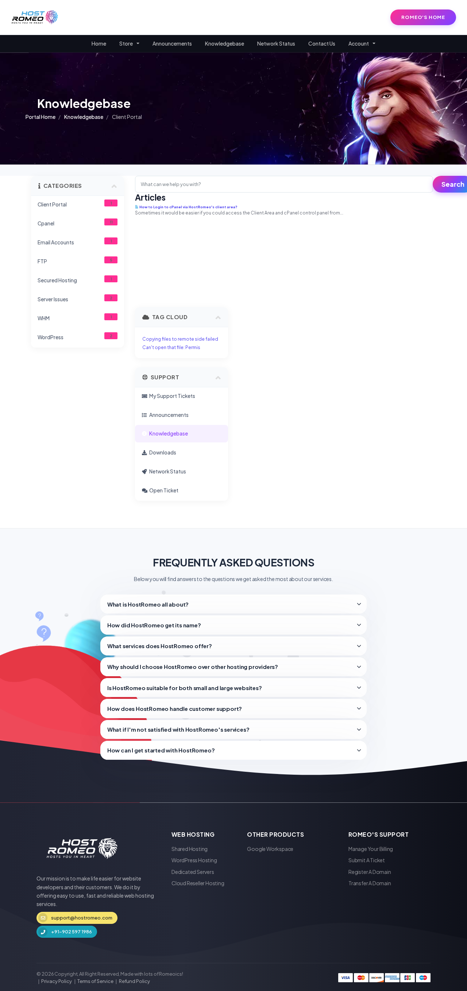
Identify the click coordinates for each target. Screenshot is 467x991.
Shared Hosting (189, 848)
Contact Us (321, 43)
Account (359, 43)
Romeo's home (423, 17)
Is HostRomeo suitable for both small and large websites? (184, 687)
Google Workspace (270, 848)
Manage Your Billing (370, 848)
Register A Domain (369, 871)
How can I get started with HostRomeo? (161, 750)
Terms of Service (95, 981)
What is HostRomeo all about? (148, 604)
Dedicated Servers (192, 871)
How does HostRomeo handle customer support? (174, 708)
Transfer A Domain (369, 883)
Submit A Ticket (366, 860)
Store (126, 43)
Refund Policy (134, 981)
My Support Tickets (171, 396)
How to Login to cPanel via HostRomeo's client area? (188, 207)
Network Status (276, 43)
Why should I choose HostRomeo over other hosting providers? (192, 666)
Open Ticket (163, 490)
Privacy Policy (56, 981)
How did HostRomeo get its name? (154, 625)
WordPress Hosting (194, 860)
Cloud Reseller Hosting (197, 883)
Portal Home (40, 116)
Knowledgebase (224, 43)
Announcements (172, 43)
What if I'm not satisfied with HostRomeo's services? (178, 729)
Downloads (162, 452)
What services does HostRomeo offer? (159, 645)
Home (99, 43)
